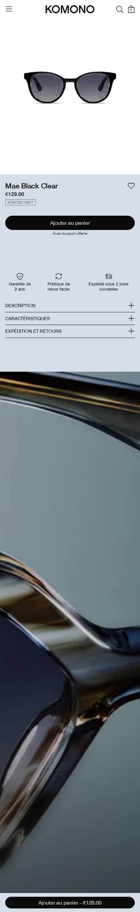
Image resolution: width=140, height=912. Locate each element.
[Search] (119, 9)
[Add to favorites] (131, 185)
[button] (70, 305)
